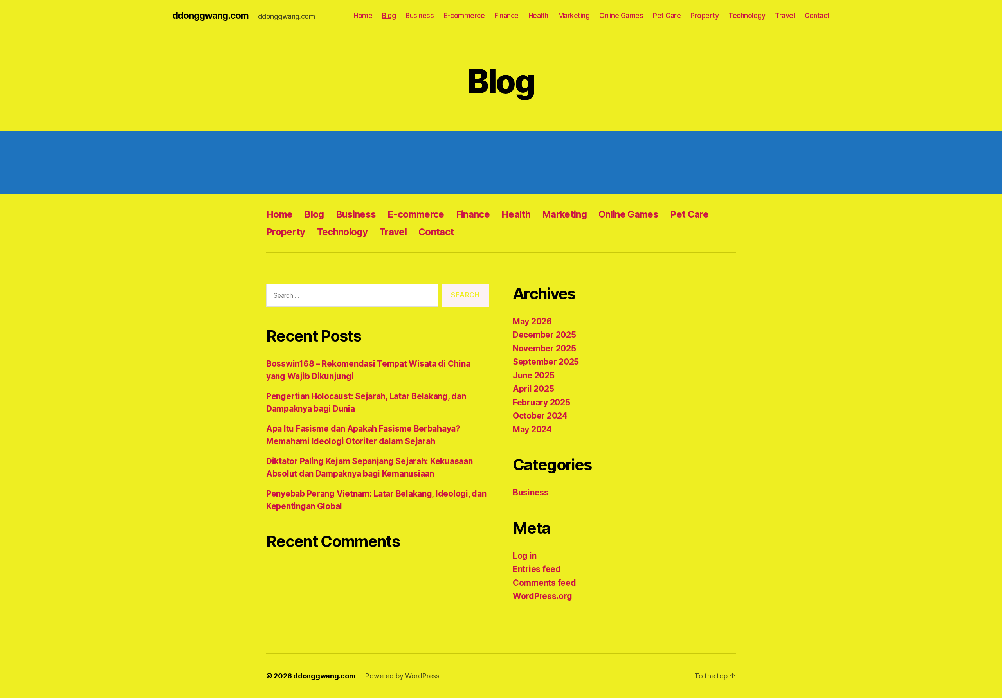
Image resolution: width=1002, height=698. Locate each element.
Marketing (574, 15)
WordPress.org (542, 596)
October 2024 (540, 416)
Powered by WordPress (402, 676)
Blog (389, 15)
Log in (524, 556)
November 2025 (544, 348)
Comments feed (544, 583)
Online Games (621, 15)
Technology (746, 15)
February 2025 (541, 402)
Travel (785, 15)
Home (362, 15)
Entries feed (537, 569)
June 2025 (534, 375)
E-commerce (464, 15)
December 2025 (544, 335)
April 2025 (533, 389)
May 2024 (532, 429)
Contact (817, 15)
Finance (506, 15)
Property (704, 15)
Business (419, 15)
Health (538, 15)
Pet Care (667, 15)
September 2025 (546, 362)
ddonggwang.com (210, 15)
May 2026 (532, 321)
